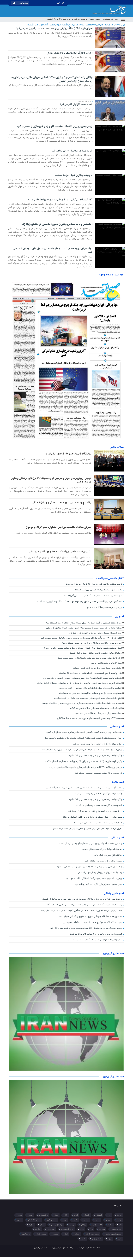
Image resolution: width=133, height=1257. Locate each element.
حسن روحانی (52, 1219)
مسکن (77, 1234)
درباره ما (80, 1248)
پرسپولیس (26, 1234)
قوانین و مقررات (40, 1248)
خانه (99, 1248)
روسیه (71, 1224)
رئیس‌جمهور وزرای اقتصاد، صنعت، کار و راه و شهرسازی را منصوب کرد (54, 126)
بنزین (20, 1215)
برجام (30, 1215)
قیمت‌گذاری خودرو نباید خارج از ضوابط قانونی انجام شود (96, 934)
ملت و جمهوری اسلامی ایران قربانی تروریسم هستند (99, 590)
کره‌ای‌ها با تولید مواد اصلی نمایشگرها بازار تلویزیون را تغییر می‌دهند (90, 688)
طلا (91, 1229)
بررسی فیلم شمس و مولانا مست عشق (105, 607)
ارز (109, 1215)
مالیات (37, 1229)
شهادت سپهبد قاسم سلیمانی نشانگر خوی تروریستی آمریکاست (93, 596)
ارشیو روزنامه (54, 1248)
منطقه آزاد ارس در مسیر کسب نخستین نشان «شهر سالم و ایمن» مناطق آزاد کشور (84, 628)
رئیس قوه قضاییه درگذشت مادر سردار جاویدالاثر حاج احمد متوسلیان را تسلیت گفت (84, 761)
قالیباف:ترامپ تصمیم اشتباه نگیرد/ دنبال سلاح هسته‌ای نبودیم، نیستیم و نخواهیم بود (82, 678)
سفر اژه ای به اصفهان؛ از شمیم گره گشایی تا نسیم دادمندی (95, 940)
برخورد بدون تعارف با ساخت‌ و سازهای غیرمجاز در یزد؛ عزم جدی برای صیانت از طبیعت (82, 703)
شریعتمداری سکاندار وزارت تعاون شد (72, 151)
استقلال (99, 1215)
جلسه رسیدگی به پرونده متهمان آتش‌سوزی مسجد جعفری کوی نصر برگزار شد (86, 928)
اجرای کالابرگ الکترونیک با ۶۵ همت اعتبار (69, 53)
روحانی (83, 1224)
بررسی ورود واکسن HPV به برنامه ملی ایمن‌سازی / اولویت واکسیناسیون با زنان (86, 767)
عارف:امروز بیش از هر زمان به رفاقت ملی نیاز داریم (98, 713)
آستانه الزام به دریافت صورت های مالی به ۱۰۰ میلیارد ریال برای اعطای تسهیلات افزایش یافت (79, 683)
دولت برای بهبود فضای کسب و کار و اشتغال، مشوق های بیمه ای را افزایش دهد (52, 250)
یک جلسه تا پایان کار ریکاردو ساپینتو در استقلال (100, 872)
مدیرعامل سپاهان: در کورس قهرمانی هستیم (102, 849)
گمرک (83, 1238)
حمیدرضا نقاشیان (34, 1219)
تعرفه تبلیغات (68, 1248)
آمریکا (119, 1215)
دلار (120, 1224)
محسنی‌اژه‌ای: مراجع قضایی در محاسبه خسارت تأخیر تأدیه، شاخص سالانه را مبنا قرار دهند (81, 911)
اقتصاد (87, 1215)
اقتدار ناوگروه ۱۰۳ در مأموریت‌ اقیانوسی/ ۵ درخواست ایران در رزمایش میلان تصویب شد (81, 638)
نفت (66, 1234)
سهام (42, 1224)
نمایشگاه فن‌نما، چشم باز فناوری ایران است (68, 454)
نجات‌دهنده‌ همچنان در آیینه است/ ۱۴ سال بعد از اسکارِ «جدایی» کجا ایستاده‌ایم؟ (84, 623)
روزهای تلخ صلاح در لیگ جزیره (108, 855)
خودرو (19, 1219)
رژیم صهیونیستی (57, 1224)
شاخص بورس (116, 1229)
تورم (65, 1219)
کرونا (110, 1238)
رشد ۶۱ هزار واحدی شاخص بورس (106, 663)
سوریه (31, 1224)
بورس (108, 1219)
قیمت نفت (50, 1229)
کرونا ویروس (96, 1238)
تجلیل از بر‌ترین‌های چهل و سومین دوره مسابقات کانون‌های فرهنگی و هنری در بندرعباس (51, 480)
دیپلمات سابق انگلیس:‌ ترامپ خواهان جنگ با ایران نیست (95, 653)
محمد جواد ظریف (92, 1234)
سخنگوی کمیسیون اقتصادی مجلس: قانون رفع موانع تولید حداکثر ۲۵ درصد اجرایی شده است (80, 601)
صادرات (102, 1229)
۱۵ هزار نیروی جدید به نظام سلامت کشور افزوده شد (98, 823)
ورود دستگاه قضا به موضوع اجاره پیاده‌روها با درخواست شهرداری (93, 922)
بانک (56, 1215)
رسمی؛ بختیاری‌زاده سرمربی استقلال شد (104, 861)
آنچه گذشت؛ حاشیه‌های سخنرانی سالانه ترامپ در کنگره (96, 708)
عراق (82, 1229)
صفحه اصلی (95, 19)
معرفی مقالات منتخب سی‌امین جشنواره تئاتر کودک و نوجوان (58, 527)
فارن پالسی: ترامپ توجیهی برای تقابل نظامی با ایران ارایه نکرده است (90, 673)
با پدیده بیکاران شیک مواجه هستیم (73, 175)
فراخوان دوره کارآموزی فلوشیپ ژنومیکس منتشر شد (99, 773)
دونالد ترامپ (97, 1224)
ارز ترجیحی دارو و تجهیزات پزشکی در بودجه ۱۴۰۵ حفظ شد (95, 811)
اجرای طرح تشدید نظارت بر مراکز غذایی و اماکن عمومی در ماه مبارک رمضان (88, 829)
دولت (110, 1224)
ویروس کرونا (41, 1234)
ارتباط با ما (90, 1248)
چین (119, 1238)
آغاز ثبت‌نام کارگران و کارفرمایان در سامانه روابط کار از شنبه (60, 200)
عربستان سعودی (67, 1229)
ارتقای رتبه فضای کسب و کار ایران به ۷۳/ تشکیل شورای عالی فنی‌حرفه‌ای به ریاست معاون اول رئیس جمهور (52, 79)
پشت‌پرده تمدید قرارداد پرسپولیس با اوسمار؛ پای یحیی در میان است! (90, 693)
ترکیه (75, 1219)
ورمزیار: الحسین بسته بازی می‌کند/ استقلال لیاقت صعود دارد (94, 878)
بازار (66, 1215)
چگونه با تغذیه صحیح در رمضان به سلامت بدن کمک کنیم (96, 755)
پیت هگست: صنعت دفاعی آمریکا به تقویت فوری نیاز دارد (95, 633)
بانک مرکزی (43, 1215)
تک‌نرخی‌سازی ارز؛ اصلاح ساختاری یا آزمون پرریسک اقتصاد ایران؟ (92, 643)
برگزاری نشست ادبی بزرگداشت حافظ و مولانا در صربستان (60, 551)
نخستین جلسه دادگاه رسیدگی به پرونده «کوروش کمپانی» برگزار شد (91, 916)
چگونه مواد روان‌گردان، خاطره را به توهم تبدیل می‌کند (97, 668)
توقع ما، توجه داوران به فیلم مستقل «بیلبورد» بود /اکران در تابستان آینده (88, 698)
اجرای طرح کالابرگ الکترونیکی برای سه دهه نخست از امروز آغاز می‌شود (54, 28)
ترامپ (86, 1219)
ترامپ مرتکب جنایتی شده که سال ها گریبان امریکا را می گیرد (94, 584)
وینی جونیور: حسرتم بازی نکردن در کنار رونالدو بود (99, 884)
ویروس (55, 1234)
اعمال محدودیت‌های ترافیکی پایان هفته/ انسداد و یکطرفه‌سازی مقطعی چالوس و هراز (83, 648)
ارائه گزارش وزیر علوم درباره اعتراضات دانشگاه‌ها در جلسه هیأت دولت (89, 658)
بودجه (119, 1219)
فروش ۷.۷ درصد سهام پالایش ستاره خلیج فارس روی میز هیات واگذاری (89, 718)
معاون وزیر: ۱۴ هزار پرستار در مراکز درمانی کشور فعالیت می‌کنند (93, 817)
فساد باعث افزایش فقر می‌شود (76, 104)
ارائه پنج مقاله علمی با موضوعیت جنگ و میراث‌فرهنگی (61, 502)
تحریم (97, 1219)
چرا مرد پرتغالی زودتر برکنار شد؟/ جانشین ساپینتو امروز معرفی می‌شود (90, 867)
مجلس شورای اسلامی (113, 1234)
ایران (76, 1215)
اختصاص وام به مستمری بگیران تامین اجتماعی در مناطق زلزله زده (57, 224)
